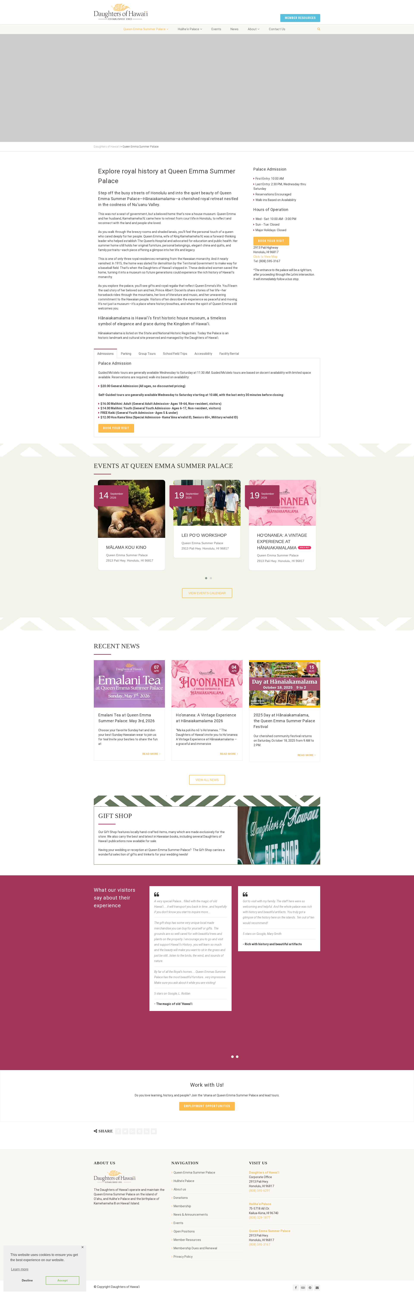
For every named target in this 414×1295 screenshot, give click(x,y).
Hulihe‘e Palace (188, 29)
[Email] (154, 1131)
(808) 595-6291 (259, 1190)
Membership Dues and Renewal (195, 1248)
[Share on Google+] (132, 1131)
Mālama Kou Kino (277, 547)
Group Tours (147, 353)
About (252, 29)
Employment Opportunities (207, 1106)
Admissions (105, 353)
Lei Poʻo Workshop (128, 535)
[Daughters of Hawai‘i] (121, 12)
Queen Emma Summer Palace (144, 29)
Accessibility (203, 353)
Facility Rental (229, 353)
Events (216, 29)
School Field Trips (175, 353)
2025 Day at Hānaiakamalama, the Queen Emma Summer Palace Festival (284, 721)
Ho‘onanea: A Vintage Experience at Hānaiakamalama (207, 541)
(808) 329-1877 (259, 1217)
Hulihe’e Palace (184, 1181)
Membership (182, 1206)
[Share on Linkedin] (147, 1131)
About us (180, 1189)
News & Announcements (191, 1214)
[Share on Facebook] (118, 1131)
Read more (150, 753)
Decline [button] (27, 1280)
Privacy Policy (183, 1256)
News (234, 29)
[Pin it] (139, 1131)
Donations (181, 1197)
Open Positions (184, 1231)
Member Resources (300, 18)
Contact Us (277, 29)
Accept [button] (62, 1280)
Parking (126, 353)
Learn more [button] (19, 1269)
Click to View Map (265, 256)
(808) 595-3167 (259, 1244)
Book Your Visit (271, 241)
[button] (205, 578)
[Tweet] (125, 1131)
